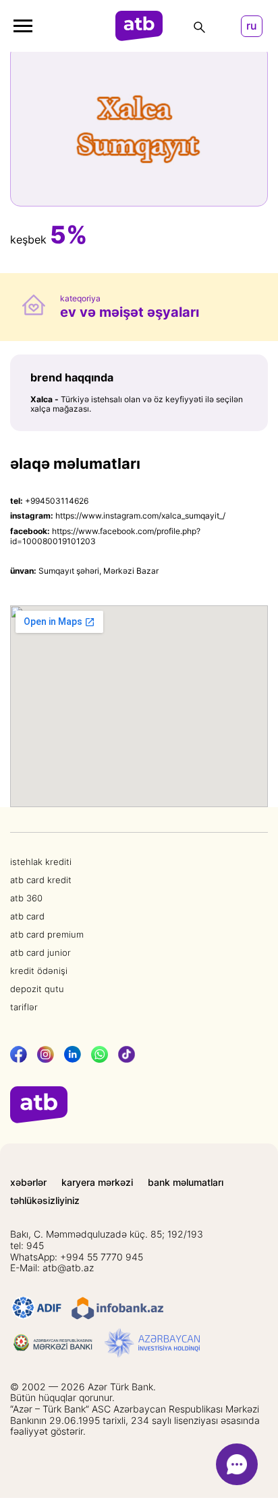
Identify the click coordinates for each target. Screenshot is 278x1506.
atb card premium (47, 934)
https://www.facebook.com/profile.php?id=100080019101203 (105, 536)
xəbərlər (28, 1182)
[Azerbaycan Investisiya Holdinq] (152, 1343)
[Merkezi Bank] (53, 1343)
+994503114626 (56, 501)
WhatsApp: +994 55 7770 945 (76, 1257)
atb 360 (26, 898)
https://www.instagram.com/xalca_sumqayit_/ (140, 516)
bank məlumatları (185, 1182)
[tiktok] (126, 1054)
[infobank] (117, 1308)
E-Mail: (52, 1268)
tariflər (24, 1007)
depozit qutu (37, 988)
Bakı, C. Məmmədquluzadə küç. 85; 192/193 (106, 1234)
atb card (27, 916)
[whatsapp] (99, 1054)
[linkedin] (72, 1054)
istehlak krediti (41, 861)
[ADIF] (36, 1308)
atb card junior (40, 952)
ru (251, 26)
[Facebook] (18, 1054)
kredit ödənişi (38, 970)
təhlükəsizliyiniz (45, 1200)
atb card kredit (41, 879)
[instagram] (45, 1054)
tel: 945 (27, 1245)
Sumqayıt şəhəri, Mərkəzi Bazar (98, 571)
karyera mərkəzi (97, 1182)
